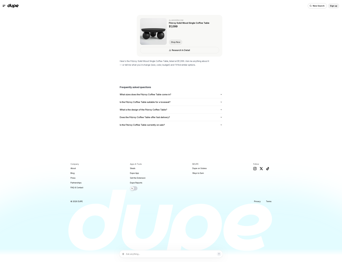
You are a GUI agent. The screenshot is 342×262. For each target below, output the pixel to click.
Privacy (257, 201)
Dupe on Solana (199, 168)
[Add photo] (123, 254)
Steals (132, 168)
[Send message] (219, 254)
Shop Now (175, 42)
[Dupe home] (13, 6)
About (73, 168)
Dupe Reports (136, 183)
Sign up (333, 6)
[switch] (133, 188)
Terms (268, 201)
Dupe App (134, 173)
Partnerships (76, 183)
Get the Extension (137, 178)
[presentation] (171, 131)
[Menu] (4, 6)
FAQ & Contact (77, 187)
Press (73, 178)
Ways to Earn (198, 173)
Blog (73, 173)
